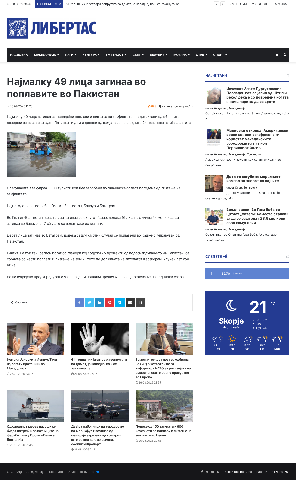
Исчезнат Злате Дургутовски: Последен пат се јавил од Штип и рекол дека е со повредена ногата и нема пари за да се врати (257, 95)
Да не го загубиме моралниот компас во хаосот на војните (253, 179)
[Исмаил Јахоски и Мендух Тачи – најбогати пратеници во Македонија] (35, 339)
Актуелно (220, 108)
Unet (92, 472)
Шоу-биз (157, 55)
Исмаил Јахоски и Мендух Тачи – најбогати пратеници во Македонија (33, 363)
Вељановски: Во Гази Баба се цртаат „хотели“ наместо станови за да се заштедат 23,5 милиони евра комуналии (257, 216)
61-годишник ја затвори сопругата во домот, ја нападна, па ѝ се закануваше (122, 4)
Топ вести (254, 154)
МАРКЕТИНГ (261, 4)
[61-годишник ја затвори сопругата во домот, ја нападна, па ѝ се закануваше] (100, 339)
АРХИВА (281, 4)
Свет (137, 55)
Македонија (45, 55)
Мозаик (180, 55)
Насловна (19, 55)
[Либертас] (51, 28)
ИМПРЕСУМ (238, 4)
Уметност (114, 55)
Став (200, 55)
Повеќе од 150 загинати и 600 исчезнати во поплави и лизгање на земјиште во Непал (163, 430)
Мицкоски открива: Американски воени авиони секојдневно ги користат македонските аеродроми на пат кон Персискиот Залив (257, 139)
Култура (90, 55)
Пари (69, 55)
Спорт (218, 55)
